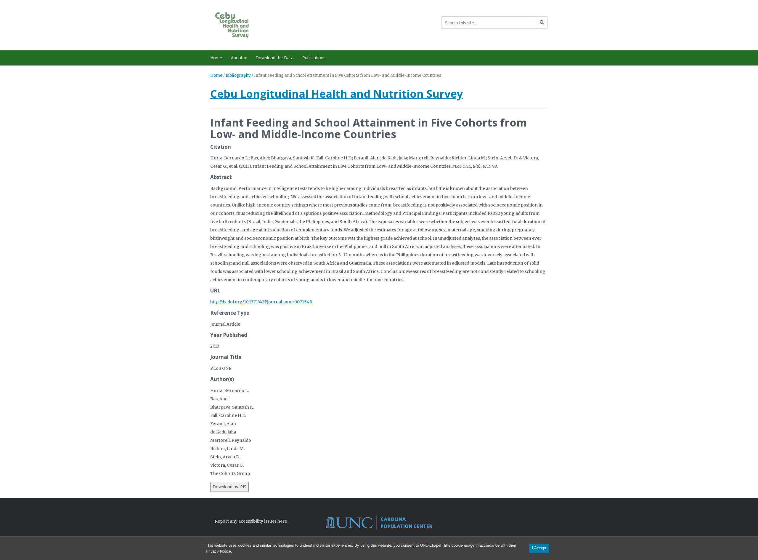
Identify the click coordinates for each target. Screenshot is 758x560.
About (237, 57)
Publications (313, 57)
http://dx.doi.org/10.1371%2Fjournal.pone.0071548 (261, 302)
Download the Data (274, 57)
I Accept (539, 548)
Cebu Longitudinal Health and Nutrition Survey (336, 94)
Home (216, 57)
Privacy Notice (218, 551)
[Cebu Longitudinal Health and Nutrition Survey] (237, 24)
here (282, 521)
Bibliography (238, 75)
